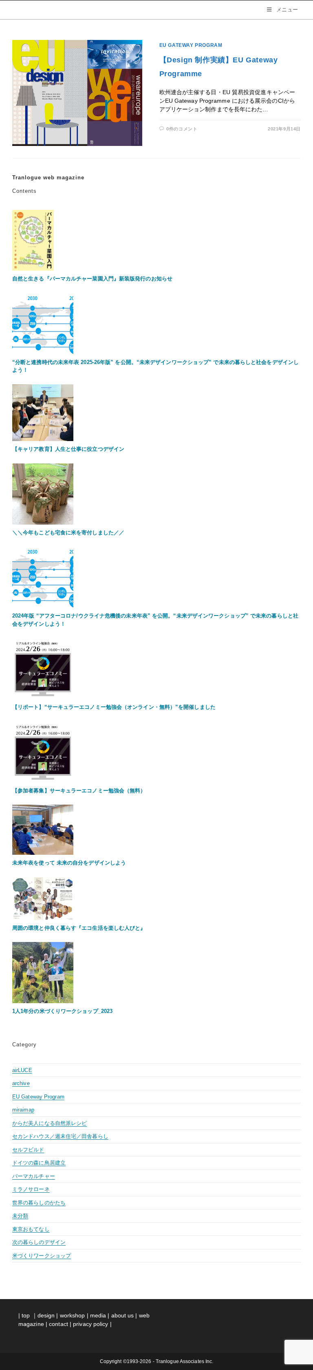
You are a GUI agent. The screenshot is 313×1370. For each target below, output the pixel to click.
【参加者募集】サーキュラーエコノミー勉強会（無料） (79, 791)
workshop (72, 1315)
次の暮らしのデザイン (39, 1242)
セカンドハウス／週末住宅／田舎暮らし (60, 1136)
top (26, 1315)
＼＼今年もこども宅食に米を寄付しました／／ (68, 532)
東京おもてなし (31, 1229)
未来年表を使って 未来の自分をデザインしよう (69, 863)
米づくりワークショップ (41, 1256)
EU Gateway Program (191, 45)
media (98, 1315)
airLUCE (22, 1070)
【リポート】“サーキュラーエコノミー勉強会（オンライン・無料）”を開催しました (114, 707)
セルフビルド (28, 1150)
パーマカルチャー (33, 1176)
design (46, 1315)
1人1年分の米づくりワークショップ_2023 (62, 1011)
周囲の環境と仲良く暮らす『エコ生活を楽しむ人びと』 (79, 928)
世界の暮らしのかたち (39, 1203)
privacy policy (90, 1324)
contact (59, 1324)
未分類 (20, 1216)
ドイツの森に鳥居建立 (39, 1163)
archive (21, 1083)
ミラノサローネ (31, 1189)
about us (122, 1315)
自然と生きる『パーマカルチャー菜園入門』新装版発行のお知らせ (92, 279)
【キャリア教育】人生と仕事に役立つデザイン (68, 449)
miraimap (23, 1110)
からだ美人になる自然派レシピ (49, 1123)
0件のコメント (181, 128)
